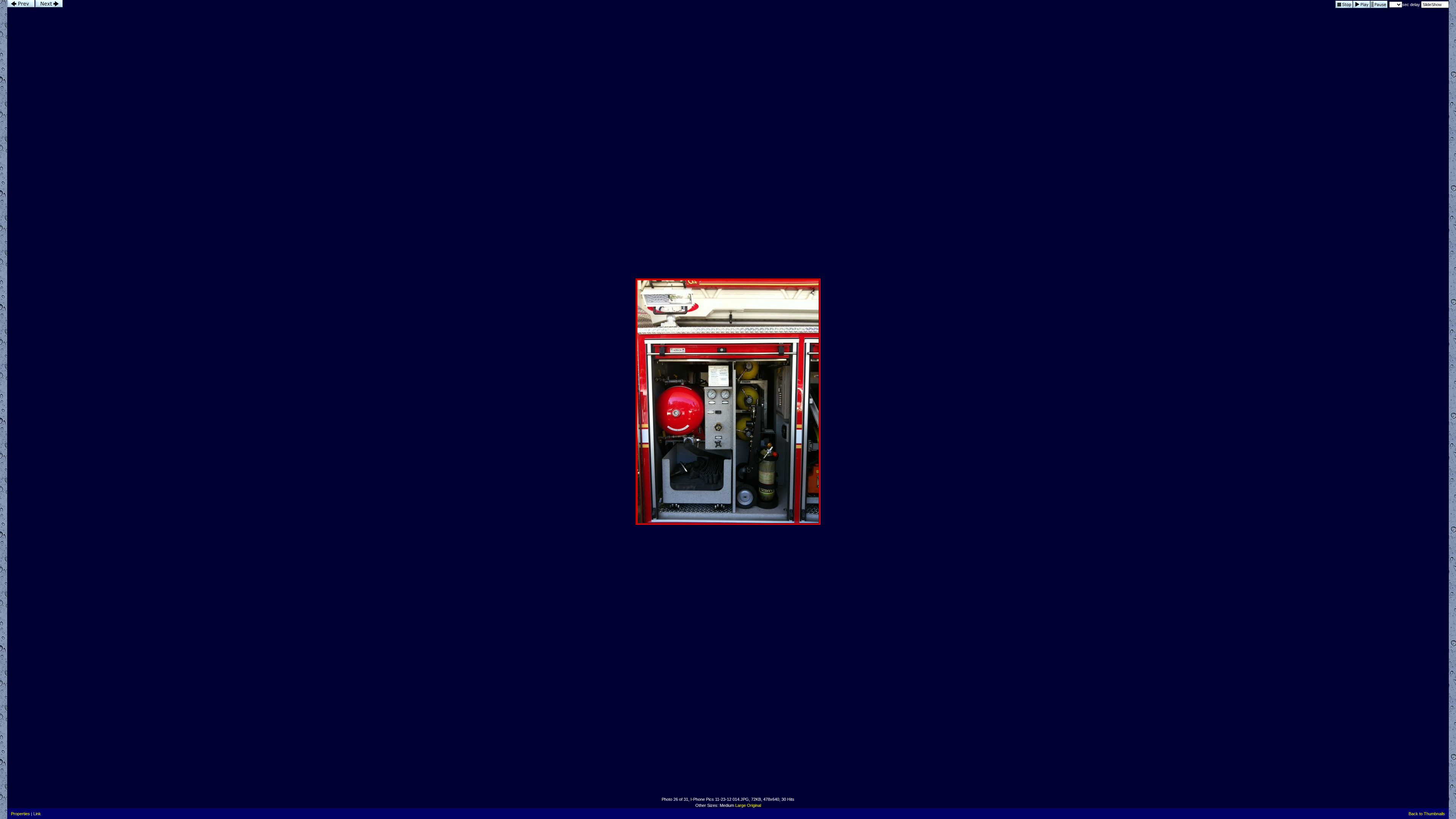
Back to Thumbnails (1427, 813)
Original (754, 805)
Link (37, 813)
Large (740, 805)
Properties (20, 813)
